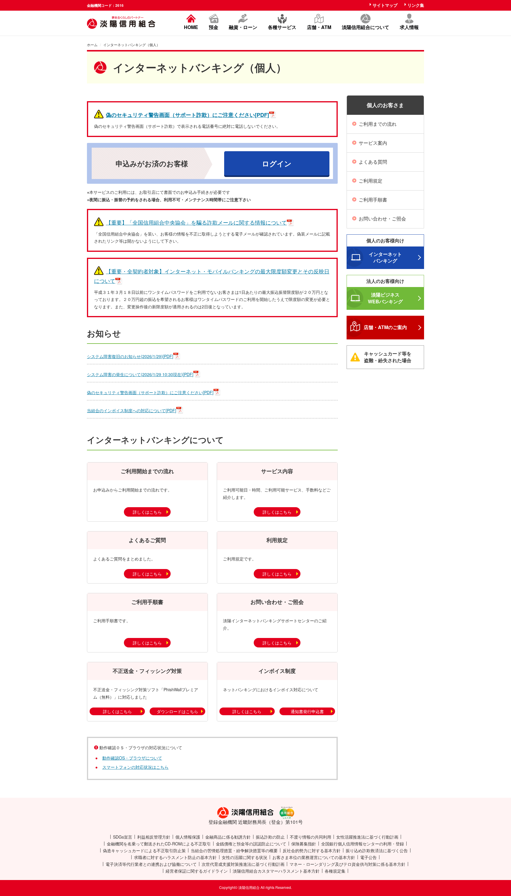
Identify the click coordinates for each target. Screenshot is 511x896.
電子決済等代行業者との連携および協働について (151, 864)
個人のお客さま (385, 105)
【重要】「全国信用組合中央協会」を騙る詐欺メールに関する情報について (196, 222)
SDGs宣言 (122, 837)
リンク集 (415, 5)
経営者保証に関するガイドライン (197, 871)
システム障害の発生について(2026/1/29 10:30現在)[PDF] (140, 374)
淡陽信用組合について (365, 27)
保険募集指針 (303, 844)
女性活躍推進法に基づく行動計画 (367, 837)
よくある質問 (373, 161)
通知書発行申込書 (307, 711)
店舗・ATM (319, 27)
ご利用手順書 (373, 199)
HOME (191, 27)
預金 (213, 27)
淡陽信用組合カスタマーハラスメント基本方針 (276, 871)
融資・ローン (243, 27)
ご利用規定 (370, 180)
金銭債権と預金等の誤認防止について (251, 844)
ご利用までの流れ (378, 123)
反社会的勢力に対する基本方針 (312, 850)
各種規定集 (335, 871)
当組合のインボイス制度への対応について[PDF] (131, 410)
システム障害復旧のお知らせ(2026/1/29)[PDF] (130, 356)
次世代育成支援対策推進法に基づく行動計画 (243, 864)
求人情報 (409, 27)
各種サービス (282, 27)
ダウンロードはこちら (177, 711)
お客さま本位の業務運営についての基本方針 (313, 857)
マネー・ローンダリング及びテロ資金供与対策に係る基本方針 (347, 864)
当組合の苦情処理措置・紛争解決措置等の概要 (234, 850)
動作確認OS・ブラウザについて (132, 758)
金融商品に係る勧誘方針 (228, 837)
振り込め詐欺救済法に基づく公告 (377, 850)
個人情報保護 (187, 837)
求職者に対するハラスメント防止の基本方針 (175, 857)
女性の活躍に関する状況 (244, 857)
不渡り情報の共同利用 (310, 837)
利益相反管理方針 (153, 837)
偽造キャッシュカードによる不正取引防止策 (144, 850)
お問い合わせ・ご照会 (382, 218)
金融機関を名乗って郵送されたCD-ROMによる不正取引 (159, 844)
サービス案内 (373, 142)
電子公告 (368, 857)
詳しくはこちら (147, 512)
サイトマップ (385, 5)
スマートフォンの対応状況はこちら (135, 767)
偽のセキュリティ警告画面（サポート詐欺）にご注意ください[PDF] (187, 115)
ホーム (92, 44)
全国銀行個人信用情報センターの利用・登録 (362, 844)
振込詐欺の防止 (270, 837)
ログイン (277, 163)
